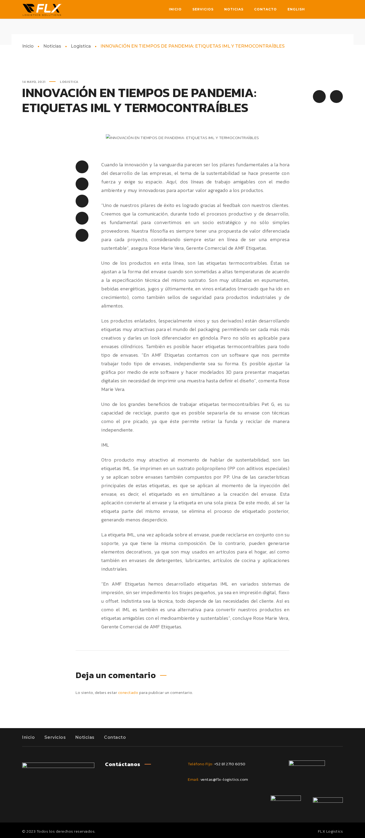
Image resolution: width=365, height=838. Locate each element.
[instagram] (338, 9)
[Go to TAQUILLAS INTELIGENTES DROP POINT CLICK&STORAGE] (336, 96)
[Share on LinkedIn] (82, 218)
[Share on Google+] (82, 235)
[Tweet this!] (82, 184)
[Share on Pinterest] (82, 201)
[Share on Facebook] (82, 166)
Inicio (28, 46)
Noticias (52, 46)
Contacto (115, 737)
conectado (128, 692)
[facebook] (317, 9)
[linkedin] (328, 9)
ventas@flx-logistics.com (224, 779)
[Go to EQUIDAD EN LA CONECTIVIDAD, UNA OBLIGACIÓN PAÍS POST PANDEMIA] (319, 96)
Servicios (55, 737)
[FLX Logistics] (42, 9)
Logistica (81, 46)
